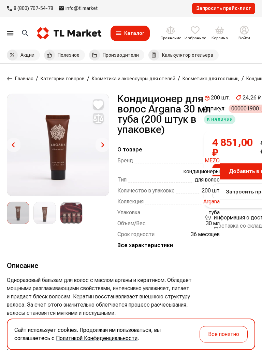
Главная (24, 78)
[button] (18, 213)
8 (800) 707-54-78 (33, 8)
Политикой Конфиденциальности (96, 338)
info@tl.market (82, 8)
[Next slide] (102, 145)
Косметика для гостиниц (211, 78)
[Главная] (9, 79)
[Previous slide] (13, 145)
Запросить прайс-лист (223, 8)
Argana (211, 201)
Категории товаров (63, 78)
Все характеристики (145, 245)
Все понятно (223, 334)
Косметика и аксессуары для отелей (133, 78)
